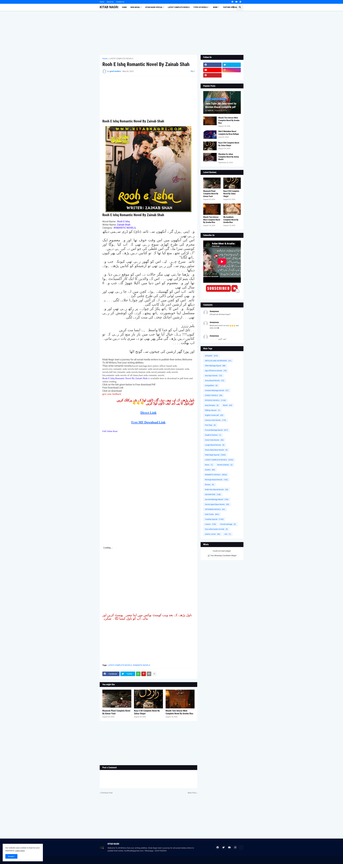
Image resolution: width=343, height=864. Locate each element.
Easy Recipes (212, 405)
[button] (233, 7)
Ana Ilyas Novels (213, 376)
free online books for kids (216, 529)
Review (209, 485)
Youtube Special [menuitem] (230, 7)
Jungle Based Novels (214, 445)
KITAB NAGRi (109, 7)
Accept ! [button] (11, 856)
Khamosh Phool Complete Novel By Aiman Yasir (116, 712)
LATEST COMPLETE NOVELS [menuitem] (179, 7)
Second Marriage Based (216, 499)
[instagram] (231, 70)
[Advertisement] (171, 33)
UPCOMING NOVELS (215, 509)
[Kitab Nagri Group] (231, 75)
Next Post (192, 793)
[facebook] (232, 2)
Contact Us (120, 2)
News (209, 465)
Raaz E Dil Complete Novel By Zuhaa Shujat (147, 712)
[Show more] (154, 674)
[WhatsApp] (138, 674)
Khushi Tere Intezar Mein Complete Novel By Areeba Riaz (179, 712)
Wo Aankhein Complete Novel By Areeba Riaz (230, 219)
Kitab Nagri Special (215, 455)
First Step (210, 425)
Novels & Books (225, 465)
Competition (211, 385)
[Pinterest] (143, 674)
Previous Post (107, 793)
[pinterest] (240, 2)
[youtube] (236, 2)
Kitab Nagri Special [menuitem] (154, 7)
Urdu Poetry (212, 514)
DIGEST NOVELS (213, 395)
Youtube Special (214, 519)
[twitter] (231, 65)
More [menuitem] (215, 7)
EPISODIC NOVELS (215, 400)
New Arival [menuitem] (135, 7)
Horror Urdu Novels (214, 440)
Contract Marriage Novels (217, 390)
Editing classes (212, 410)
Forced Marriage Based (216, 430)
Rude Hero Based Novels (216, 490)
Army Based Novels (214, 381)
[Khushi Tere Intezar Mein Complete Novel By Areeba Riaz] (180, 699)
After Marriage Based (215, 366)
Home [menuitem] (124, 7)
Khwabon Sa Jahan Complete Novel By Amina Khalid (228, 157)
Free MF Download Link (148, 422)
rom (227, 534)
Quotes (210, 470)
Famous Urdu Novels (215, 420)
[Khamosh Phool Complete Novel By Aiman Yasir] (116, 699)
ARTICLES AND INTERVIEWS (218, 361)
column (210, 524)
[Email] (149, 674)
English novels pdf (214, 415)
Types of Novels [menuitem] (200, 7)
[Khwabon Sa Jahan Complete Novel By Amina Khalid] (210, 157)
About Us (110, 2)
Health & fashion (213, 435)
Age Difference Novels (216, 371)
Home (102, 2)
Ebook (227, 405)
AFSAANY (211, 356)
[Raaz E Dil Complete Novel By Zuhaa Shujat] (148, 699)
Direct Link (148, 412)
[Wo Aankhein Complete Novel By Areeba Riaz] (232, 209)
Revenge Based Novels (216, 480)
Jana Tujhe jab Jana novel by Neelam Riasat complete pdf (220, 105)
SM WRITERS (213, 494)
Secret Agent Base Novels (217, 504)
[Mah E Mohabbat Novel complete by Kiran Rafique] (210, 134)
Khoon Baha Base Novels (216, 450)
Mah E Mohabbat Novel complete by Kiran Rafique (228, 132)
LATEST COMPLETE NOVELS (121, 58)
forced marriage (228, 524)
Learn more (20, 851)
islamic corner (212, 534)
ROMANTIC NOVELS (141, 665)
